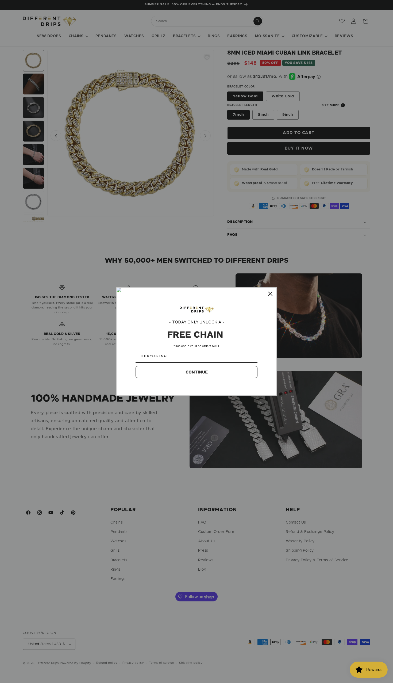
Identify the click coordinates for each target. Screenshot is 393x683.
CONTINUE (197, 372)
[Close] (270, 293)
